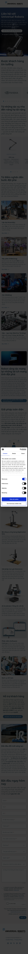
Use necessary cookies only (14, 503)
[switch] (24, 483)
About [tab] (23, 453)
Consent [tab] (5, 453)
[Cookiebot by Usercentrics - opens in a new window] (20, 449)
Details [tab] (14, 453)
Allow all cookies (14, 499)
